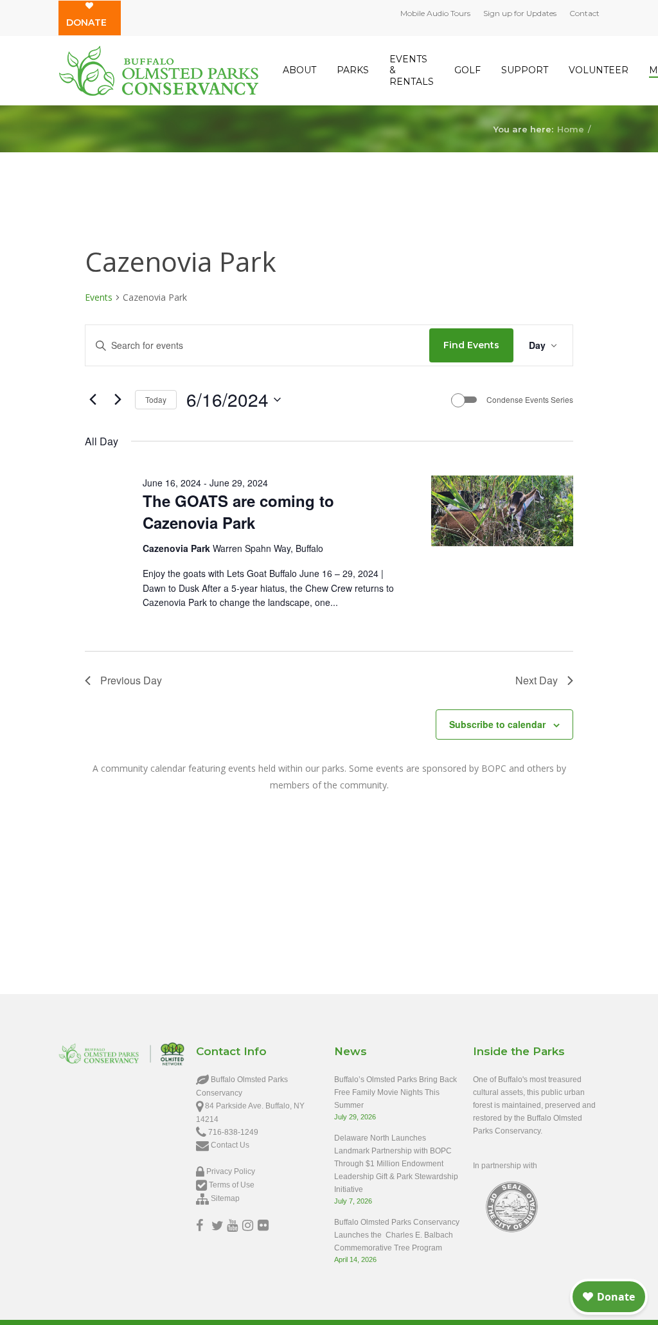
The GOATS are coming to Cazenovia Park (238, 511)
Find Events (471, 345)
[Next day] (117, 399)
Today (155, 399)
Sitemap (225, 1198)
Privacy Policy (230, 1171)
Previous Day (131, 680)
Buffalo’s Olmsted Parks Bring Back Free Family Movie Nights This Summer (395, 1092)
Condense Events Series (529, 400)
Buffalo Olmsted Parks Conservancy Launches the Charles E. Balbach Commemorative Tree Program (396, 1235)
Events (98, 297)
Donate (86, 22)
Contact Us (230, 1145)
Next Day (536, 680)
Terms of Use (231, 1184)
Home (570, 128)
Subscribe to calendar (497, 724)
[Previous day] (92, 399)
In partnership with (505, 1165)
